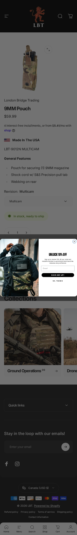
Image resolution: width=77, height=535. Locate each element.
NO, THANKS (58, 281)
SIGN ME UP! (57, 275)
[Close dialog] (74, 241)
